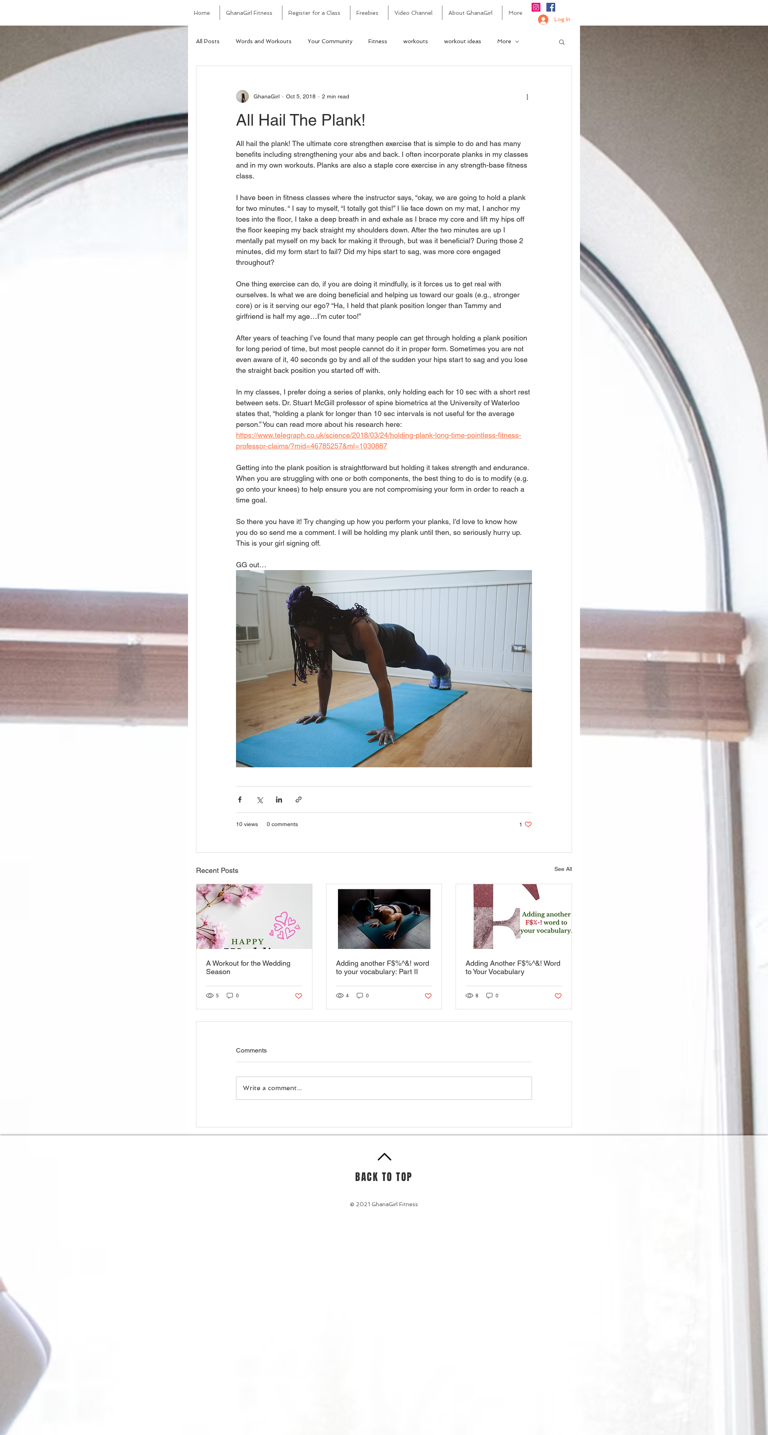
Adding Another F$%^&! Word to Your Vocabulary (513, 967)
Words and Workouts (264, 41)
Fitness (377, 41)
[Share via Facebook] (240, 799)
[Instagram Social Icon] (536, 7)
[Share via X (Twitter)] (259, 799)
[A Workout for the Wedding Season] (254, 916)
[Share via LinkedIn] (279, 799)
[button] (562, 41)
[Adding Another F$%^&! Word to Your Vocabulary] (514, 916)
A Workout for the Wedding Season (248, 967)
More (504, 41)
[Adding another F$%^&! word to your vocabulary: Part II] (384, 916)
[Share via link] (298, 799)
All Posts (208, 41)
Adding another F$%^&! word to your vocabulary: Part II (382, 967)
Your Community (330, 41)
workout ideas (462, 41)
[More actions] (527, 96)
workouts (415, 41)
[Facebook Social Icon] (550, 7)
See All (563, 869)
